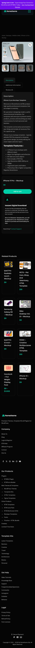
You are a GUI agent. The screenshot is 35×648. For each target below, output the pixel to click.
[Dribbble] (10, 461)
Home (3, 35)
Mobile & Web (16, 35)
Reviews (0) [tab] (9, 90)
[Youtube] (20, 461)
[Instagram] (16, 461)
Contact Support (16, 229)
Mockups (8, 35)
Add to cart (18, 191)
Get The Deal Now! (28, 5)
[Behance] (13, 461)
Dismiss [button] (17, 7)
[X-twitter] (6, 461)
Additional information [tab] (13, 85)
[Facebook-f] (3, 461)
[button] (29, 11)
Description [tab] (9, 80)
